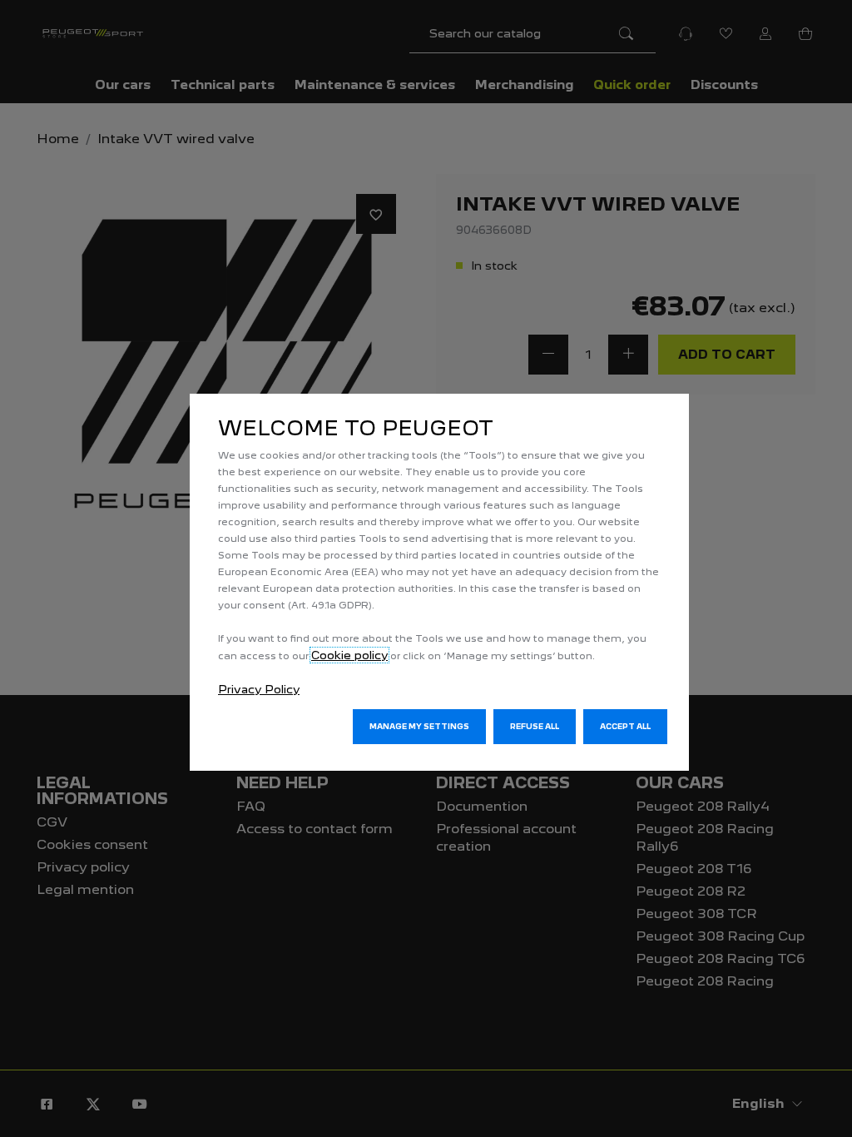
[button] (419, 726)
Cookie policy (349, 655)
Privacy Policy (259, 689)
